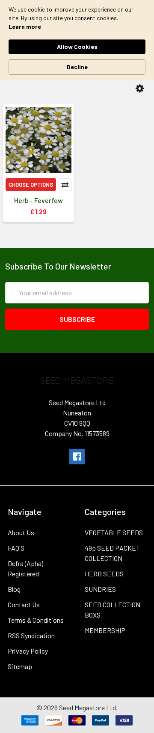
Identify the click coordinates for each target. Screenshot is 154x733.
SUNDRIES (100, 589)
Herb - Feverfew (38, 200)
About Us (21, 532)
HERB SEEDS (104, 573)
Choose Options (31, 184)
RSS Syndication (31, 635)
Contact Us (24, 604)
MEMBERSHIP (105, 630)
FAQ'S (16, 548)
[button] (139, 89)
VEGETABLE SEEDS (114, 532)
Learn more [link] (25, 26)
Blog (14, 589)
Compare (65, 184)
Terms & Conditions (36, 620)
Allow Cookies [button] (77, 46)
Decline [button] (77, 66)
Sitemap (20, 666)
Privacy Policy (28, 651)
